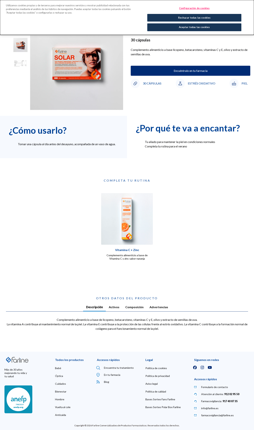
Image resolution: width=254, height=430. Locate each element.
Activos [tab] (114, 307)
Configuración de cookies (194, 8)
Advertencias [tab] (158, 307)
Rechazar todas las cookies (194, 17)
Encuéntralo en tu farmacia (191, 70)
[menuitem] (58, 368)
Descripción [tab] (94, 307)
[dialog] (127, 17)
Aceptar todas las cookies (194, 27)
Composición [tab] (134, 307)
